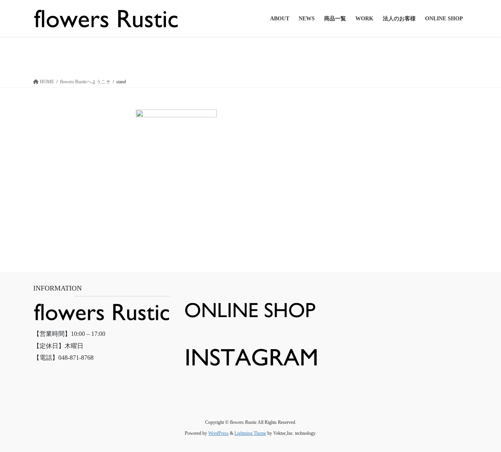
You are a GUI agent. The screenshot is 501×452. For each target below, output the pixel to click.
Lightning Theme (250, 433)
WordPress (218, 433)
